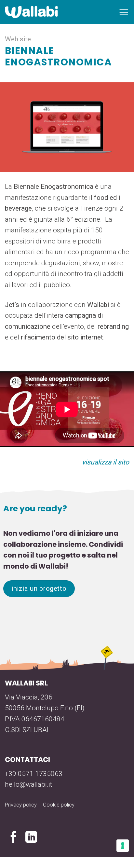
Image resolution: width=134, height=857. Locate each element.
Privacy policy (21, 804)
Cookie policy (58, 804)
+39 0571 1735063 (33, 774)
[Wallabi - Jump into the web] (31, 12)
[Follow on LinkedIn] (31, 838)
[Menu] (124, 12)
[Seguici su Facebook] (14, 838)
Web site (18, 39)
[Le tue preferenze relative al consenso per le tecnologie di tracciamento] (122, 845)
